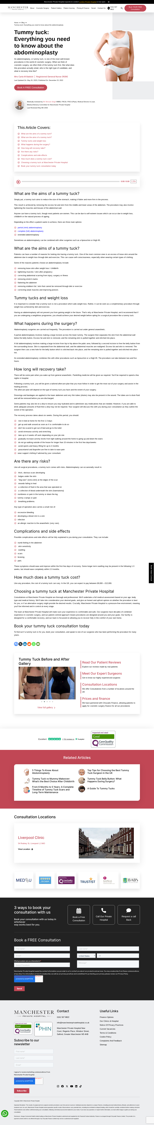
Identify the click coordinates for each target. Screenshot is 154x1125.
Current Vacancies (107, 1029)
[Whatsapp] (4, 1113)
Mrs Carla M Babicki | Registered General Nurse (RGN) (41, 76)
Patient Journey (69, 8)
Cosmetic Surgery (42, 8)
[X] (20, 644)
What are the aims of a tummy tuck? (36, 134)
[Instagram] (58, 1086)
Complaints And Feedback (111, 1041)
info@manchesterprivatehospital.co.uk (73, 1023)
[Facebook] (16, 644)
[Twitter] (67, 1086)
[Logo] (18, 8)
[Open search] (121, 8)
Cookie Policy (105, 1037)
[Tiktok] (80, 1086)
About (32, 8)
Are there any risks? (29, 152)
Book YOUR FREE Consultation (135, 8)
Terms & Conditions (108, 1033)
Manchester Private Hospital (31, 1101)
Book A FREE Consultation (30, 87)
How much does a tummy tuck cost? (36, 159)
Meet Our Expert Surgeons (102, 673)
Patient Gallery (56, 8)
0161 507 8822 (63, 1017)
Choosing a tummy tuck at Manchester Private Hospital (44, 162)
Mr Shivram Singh (49, 102)
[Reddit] (29, 644)
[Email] (38, 644)
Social (93, 8)
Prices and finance (96, 699)
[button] (41, 702)
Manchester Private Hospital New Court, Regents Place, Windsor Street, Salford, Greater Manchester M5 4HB (73, 1031)
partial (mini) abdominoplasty (30, 228)
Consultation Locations (99, 684)
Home (16, 22)
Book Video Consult (151, 573)
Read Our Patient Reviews (101, 662)
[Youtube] (71, 1086)
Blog (23, 22)
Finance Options (107, 1017)
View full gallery (45, 707)
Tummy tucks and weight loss (33, 141)
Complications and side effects (34, 155)
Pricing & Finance (83, 8)
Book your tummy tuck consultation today (38, 166)
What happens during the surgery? (35, 144)
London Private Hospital (88, 2)
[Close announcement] (108, 2)
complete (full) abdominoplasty (31, 231)
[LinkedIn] (25, 644)
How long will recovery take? (33, 148)
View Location (24, 849)
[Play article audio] (18, 181)
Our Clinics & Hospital (109, 1021)
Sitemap (103, 1045)
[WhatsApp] (34, 644)
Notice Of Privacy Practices (111, 1025)
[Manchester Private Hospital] (34, 1013)
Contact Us (102, 8)
